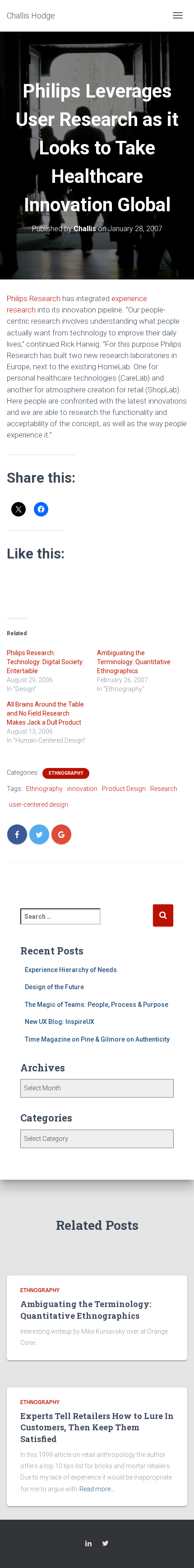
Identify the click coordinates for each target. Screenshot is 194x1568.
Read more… (97, 1489)
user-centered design (38, 804)
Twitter (105, 1544)
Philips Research (33, 298)
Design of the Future (54, 987)
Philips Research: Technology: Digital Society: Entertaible (45, 662)
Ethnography (66, 773)
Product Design (124, 788)
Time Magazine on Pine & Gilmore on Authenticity (97, 1039)
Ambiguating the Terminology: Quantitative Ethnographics (134, 662)
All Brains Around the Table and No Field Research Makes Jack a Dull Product (45, 713)
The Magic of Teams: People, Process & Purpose (96, 1004)
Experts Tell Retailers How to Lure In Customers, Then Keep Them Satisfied (97, 1427)
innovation (82, 788)
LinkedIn (88, 1544)
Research (163, 788)
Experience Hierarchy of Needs (71, 969)
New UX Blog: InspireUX (59, 1021)
